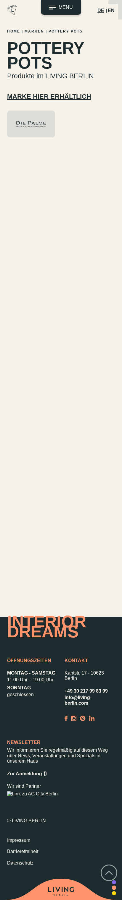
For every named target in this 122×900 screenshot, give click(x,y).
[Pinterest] (82, 717)
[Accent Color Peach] (114, 888)
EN (111, 10)
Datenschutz (20, 862)
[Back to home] (61, 891)
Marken (34, 31)
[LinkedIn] (91, 717)
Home (13, 31)
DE (100, 10)
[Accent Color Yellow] (114, 893)
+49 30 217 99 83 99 (86, 690)
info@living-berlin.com (78, 700)
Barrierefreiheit (22, 851)
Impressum (18, 840)
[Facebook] (66, 717)
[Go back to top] (109, 873)
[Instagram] (73, 717)
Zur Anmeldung (24, 773)
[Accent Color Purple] (114, 882)
